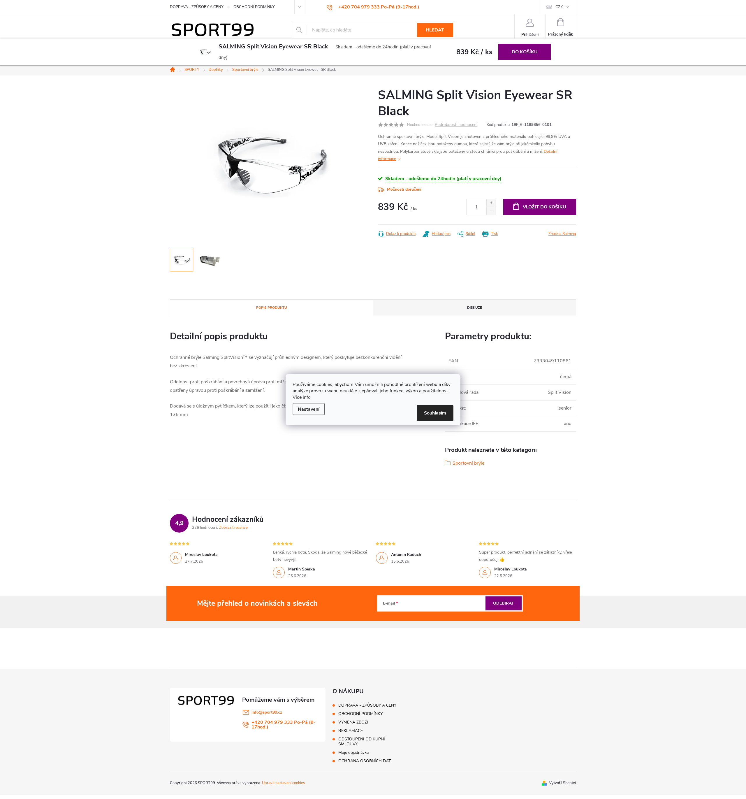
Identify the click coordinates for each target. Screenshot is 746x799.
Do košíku (525, 52)
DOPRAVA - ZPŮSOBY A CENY (197, 7)
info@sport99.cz (266, 712)
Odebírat (503, 603)
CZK (559, 7)
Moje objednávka (353, 752)
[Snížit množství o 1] (491, 211)
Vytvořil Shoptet (562, 783)
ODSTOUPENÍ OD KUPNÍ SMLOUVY (361, 741)
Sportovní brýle (468, 463)
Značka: (562, 233)
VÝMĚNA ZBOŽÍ (353, 722)
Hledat (435, 30)
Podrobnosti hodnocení (456, 124)
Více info (302, 397)
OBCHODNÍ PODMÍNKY (254, 7)
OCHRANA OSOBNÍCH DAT (364, 761)
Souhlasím (435, 413)
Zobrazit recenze (233, 527)
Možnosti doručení (404, 189)
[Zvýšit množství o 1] (491, 203)
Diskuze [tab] (474, 307)
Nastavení (308, 409)
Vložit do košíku (544, 207)
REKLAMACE (350, 730)
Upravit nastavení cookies (283, 783)
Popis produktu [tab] (271, 307)
